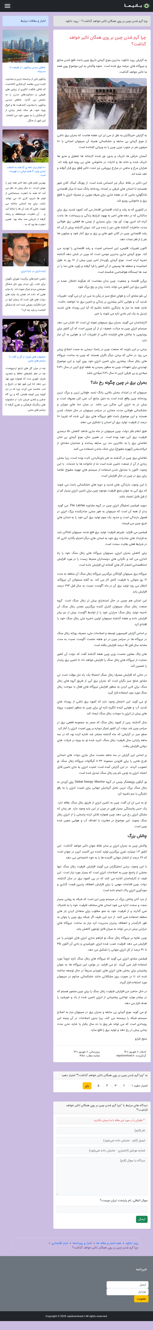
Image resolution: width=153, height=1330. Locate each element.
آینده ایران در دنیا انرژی (33, 271)
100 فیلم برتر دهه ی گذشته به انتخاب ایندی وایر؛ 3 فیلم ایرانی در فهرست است (26, 171)
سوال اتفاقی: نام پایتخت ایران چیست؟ (124, 1200)
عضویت (141, 1298)
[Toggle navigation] (7, 6)
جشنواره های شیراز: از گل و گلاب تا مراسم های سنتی (27, 359)
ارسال (141, 1219)
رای (87, 1085)
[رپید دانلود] (137, 5)
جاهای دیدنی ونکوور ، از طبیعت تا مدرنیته (28, 69)
